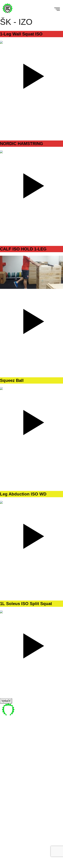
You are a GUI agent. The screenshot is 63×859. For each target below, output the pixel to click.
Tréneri (9, 765)
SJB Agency (46, 856)
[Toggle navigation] (55, 8)
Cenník (9, 773)
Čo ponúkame (13, 769)
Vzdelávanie (12, 777)
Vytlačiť (6, 700)
